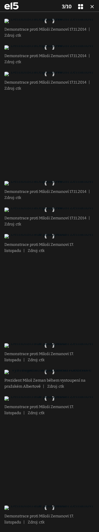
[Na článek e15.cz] (11, 5)
